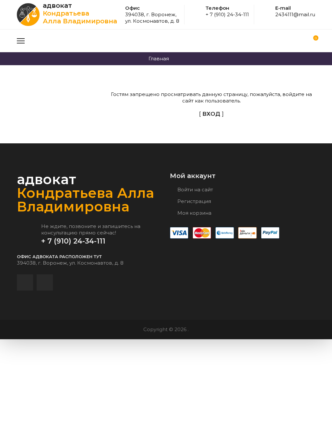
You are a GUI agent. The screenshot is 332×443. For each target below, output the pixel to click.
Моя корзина (193, 213)
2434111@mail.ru (295, 14)
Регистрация (193, 201)
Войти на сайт (194, 189)
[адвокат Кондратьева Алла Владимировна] (30, 15)
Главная (158, 58)
